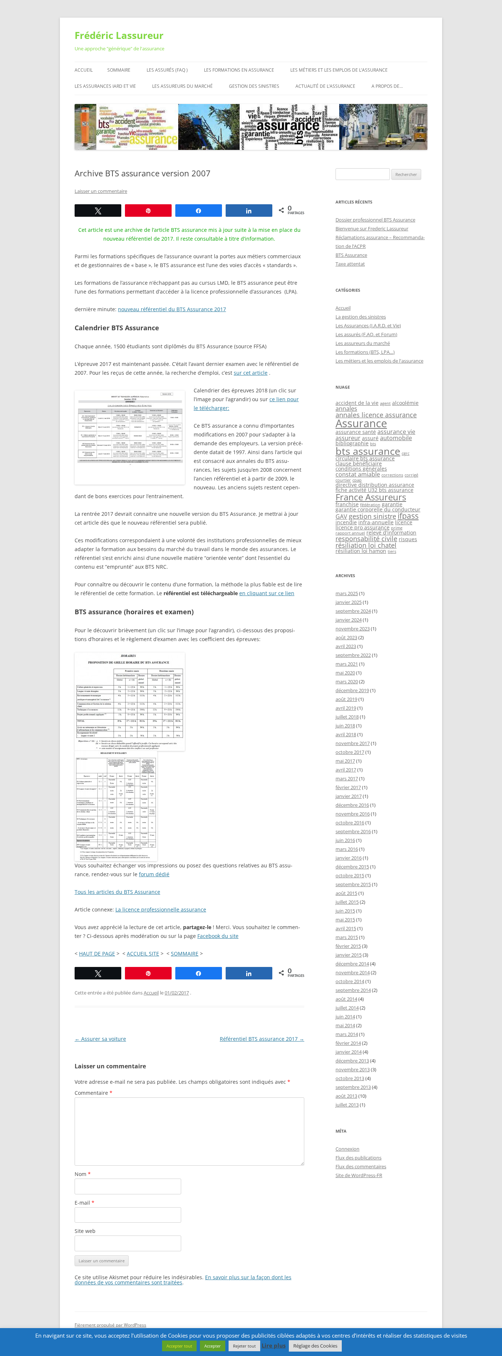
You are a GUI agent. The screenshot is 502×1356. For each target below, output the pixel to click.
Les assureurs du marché (182, 86)
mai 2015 (345, 919)
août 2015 (346, 893)
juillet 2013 (347, 1104)
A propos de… (387, 86)
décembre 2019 (352, 690)
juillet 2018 (347, 716)
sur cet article (251, 372)
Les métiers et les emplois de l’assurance (339, 70)
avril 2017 (346, 769)
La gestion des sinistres (361, 316)
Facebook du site (218, 935)
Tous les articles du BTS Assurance (117, 891)
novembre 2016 (353, 813)
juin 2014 (345, 1016)
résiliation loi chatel (366, 545)
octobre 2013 (350, 1078)
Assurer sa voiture (100, 1038)
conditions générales (361, 468)
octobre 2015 (350, 875)
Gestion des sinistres (254, 86)
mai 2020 (345, 672)
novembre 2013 (353, 1069)
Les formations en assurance (239, 70)
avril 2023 (346, 646)
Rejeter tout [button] (244, 1346)
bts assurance (368, 451)
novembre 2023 (353, 628)
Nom (83, 1173)
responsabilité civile (366, 538)
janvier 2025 (349, 602)
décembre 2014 (352, 963)
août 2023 (346, 637)
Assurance (361, 423)
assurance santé (356, 431)
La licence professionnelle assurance (160, 909)
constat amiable (358, 474)
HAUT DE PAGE (97, 953)
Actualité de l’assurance (325, 86)
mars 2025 (347, 593)
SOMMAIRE (184, 953)
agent (385, 403)
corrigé (411, 475)
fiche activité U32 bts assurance (374, 489)
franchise (347, 504)
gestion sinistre (372, 516)
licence (403, 522)
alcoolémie (405, 402)
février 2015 (348, 946)
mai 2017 (345, 761)
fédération (370, 504)
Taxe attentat (350, 263)
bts (373, 443)
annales (346, 408)
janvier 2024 (349, 619)
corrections (392, 475)
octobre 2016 (350, 822)
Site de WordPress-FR (359, 1175)
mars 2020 (347, 681)
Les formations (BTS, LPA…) (365, 352)
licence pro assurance (363, 527)
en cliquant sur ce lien (266, 593)
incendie (346, 522)
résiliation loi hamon (361, 550)
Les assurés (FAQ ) (167, 70)
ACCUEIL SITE (143, 953)
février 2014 (348, 1043)
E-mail (84, 1202)
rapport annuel (350, 533)
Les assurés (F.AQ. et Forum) (366, 334)
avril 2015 (346, 928)
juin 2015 (345, 910)
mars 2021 (347, 664)
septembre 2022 (353, 655)
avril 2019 (346, 708)
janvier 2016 (349, 858)
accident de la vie (357, 402)
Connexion (347, 1148)
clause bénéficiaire (359, 463)
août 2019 (346, 699)
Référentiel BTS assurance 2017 (262, 1038)
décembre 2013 (352, 1060)
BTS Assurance (351, 255)
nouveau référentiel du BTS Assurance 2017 (172, 309)
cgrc (405, 453)
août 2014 (346, 999)
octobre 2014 (350, 981)
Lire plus (274, 1345)
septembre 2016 (353, 831)
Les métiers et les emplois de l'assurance (379, 360)
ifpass (408, 516)
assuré (370, 438)
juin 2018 (345, 725)
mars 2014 (347, 1034)
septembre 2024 (353, 611)
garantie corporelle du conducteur (378, 509)
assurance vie (396, 432)
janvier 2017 (349, 796)
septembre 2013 (353, 1087)
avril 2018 (346, 734)
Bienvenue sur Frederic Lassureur (372, 228)
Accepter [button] (212, 1346)
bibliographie (352, 443)
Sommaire (118, 70)
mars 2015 (347, 937)
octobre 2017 (350, 752)
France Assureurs (371, 497)
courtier (343, 480)
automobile (396, 438)
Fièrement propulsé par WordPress (110, 1325)
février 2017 (348, 787)
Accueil (84, 70)
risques (408, 539)
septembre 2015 (353, 884)
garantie (392, 504)
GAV (341, 516)
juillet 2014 (347, 1007)
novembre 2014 (353, 972)
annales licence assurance (376, 414)
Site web (85, 1230)
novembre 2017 (353, 743)
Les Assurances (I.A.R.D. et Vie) (368, 325)
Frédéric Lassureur (119, 35)
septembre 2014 (353, 990)
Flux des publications (358, 1157)
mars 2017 (347, 778)
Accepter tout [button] (179, 1346)
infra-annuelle (376, 522)
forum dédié (154, 874)
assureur (348, 438)
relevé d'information (391, 532)
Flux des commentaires (361, 1166)
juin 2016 (345, 840)
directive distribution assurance (375, 484)
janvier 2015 (349, 955)
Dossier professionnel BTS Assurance (375, 219)
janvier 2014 (349, 1052)
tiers (392, 551)
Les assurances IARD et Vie (105, 86)
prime (396, 527)
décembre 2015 (352, 866)
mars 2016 (347, 849)
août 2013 (346, 1096)
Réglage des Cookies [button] (315, 1345)
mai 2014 (345, 1025)
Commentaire (93, 1092)
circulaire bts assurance (365, 458)
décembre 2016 (352, 805)
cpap (357, 480)
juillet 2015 (347, 902)
